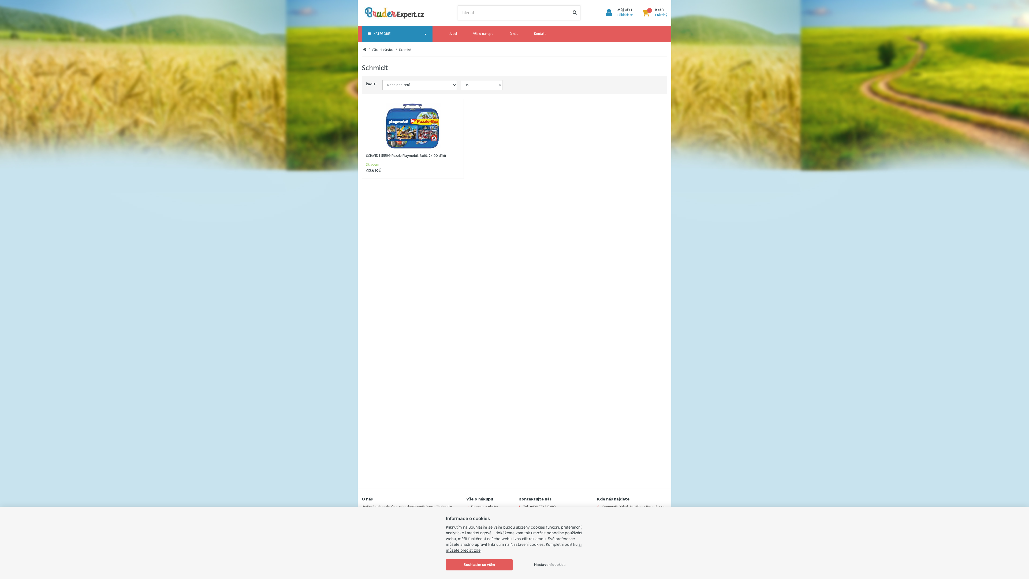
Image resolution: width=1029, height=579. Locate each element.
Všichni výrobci (382, 50)
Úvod (453, 34)
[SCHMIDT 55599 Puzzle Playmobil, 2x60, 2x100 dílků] (412, 126)
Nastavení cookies (549, 564)
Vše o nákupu (483, 34)
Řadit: (371, 84)
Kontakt (540, 34)
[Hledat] (574, 13)
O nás (513, 34)
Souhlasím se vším (479, 564)
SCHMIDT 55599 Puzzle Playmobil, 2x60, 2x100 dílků (406, 156)
